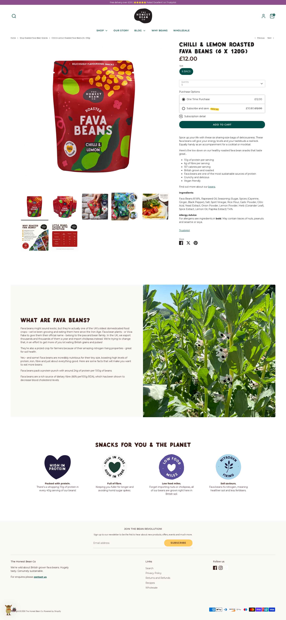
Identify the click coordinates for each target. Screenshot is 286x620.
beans (211, 186)
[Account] (263, 16)
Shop (100, 30)
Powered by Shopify (52, 611)
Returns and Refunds (157, 577)
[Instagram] (221, 568)
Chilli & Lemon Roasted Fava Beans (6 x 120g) (71, 38)
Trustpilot (184, 230)
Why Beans (159, 30)
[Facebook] (215, 568)
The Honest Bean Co (34, 611)
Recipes (150, 582)
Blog (138, 30)
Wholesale (181, 30)
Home (13, 38)
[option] (95, 117)
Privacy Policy (153, 573)
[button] (10, 610)
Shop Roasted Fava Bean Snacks (34, 38)
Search (149, 568)
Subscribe (178, 542)
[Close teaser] (18, 601)
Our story (121, 30)
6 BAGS (186, 71)
